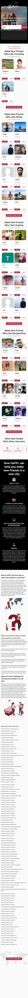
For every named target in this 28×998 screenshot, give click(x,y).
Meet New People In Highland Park (8, 824)
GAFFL (9, 46)
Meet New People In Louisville (8, 915)
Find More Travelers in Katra (14, 107)
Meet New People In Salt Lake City (8, 851)
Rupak (4, 157)
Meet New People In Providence (8, 815)
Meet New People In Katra (14, 48)
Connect (4, 78)
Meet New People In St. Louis (7, 811)
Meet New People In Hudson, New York (9, 728)
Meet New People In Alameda (7, 838)
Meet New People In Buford (7, 840)
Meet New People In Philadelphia (8, 793)
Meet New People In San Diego (8, 770)
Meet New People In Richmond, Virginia (9, 871)
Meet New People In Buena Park (8, 847)
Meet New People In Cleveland (8, 895)
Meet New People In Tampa (7, 777)
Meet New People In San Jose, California (10, 739)
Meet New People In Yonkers (7, 781)
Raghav (17, 373)
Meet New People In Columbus (8, 784)
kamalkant (5, 71)
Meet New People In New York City (8, 748)
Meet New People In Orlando (7, 787)
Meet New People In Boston (7, 762)
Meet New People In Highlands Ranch (9, 854)
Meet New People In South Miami (8, 802)
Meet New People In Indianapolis (8, 779)
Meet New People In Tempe (7, 913)
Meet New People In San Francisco (8, 753)
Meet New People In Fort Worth (8, 920)
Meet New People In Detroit (7, 902)
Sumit (4, 396)
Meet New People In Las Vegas (8, 849)
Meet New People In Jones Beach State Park (11, 865)
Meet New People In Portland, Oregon (9, 773)
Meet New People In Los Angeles (8, 731)
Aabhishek (18, 418)
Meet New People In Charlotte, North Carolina (11, 795)
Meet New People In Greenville (8, 878)
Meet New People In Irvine (7, 820)
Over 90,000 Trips (19, 30)
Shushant (5, 202)
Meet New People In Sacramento (8, 798)
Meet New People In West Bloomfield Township (11, 869)
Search (24, 27)
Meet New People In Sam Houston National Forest (12, 755)
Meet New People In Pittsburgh (8, 813)
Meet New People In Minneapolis (8, 842)
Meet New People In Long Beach (8, 909)
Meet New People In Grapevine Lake (9, 937)
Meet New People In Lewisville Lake (9, 873)
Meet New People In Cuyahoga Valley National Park (12, 906)
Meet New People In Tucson (7, 898)
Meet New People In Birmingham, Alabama (10, 775)
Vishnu (17, 242)
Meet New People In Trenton (7, 751)
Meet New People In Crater (7, 922)
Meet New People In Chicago (7, 733)
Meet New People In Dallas (7, 757)
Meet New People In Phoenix (7, 764)
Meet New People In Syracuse (7, 929)
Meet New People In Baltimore (8, 809)
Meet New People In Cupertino (8, 804)
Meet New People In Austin (7, 759)
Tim (4, 265)
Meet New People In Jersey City (8, 746)
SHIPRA (17, 265)
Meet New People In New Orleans (8, 876)
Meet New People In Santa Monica (8, 935)
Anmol (4, 242)
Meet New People (16, 46)
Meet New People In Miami (7, 867)
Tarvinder (5, 350)
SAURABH (17, 396)
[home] (14, 6)
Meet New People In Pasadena (8, 911)
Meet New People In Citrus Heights (9, 856)
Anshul (17, 134)
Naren (16, 202)
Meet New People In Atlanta (7, 742)
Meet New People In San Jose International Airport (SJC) (13, 882)
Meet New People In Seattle (7, 737)
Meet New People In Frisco (7, 924)
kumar (4, 373)
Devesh (5, 418)
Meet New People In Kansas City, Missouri (10, 789)
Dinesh (4, 94)
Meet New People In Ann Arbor (8, 893)
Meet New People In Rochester (8, 904)
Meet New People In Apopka (7, 887)
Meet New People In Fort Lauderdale (9, 829)
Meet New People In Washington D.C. (9, 735)
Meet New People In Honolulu (7, 822)
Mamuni (17, 71)
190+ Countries (10, 30)
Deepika (5, 134)
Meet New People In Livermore (8, 800)
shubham (5, 287)
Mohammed (18, 157)
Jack (4, 179)
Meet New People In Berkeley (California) (10, 858)
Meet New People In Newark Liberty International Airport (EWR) (13, 890)
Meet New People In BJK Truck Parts (9, 918)
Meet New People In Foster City (8, 931)
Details (11, 78)
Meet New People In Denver (7, 744)
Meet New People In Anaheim (7, 835)
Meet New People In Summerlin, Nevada (10, 926)
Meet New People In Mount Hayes (8, 817)
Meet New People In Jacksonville (8, 806)
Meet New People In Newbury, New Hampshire (11, 766)
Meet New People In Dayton (7, 933)
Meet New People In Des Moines (8, 845)
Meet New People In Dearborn (8, 900)
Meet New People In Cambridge (8, 860)
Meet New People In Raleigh (7, 862)
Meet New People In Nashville (7, 831)
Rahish (17, 350)
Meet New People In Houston (7, 768)
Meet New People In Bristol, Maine (8, 940)
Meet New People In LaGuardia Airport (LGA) (10, 826)
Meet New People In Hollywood (8, 833)
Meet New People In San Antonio (8, 791)
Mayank (17, 179)
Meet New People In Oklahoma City (9, 944)
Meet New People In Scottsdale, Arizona (10, 884)
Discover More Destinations (14, 958)
